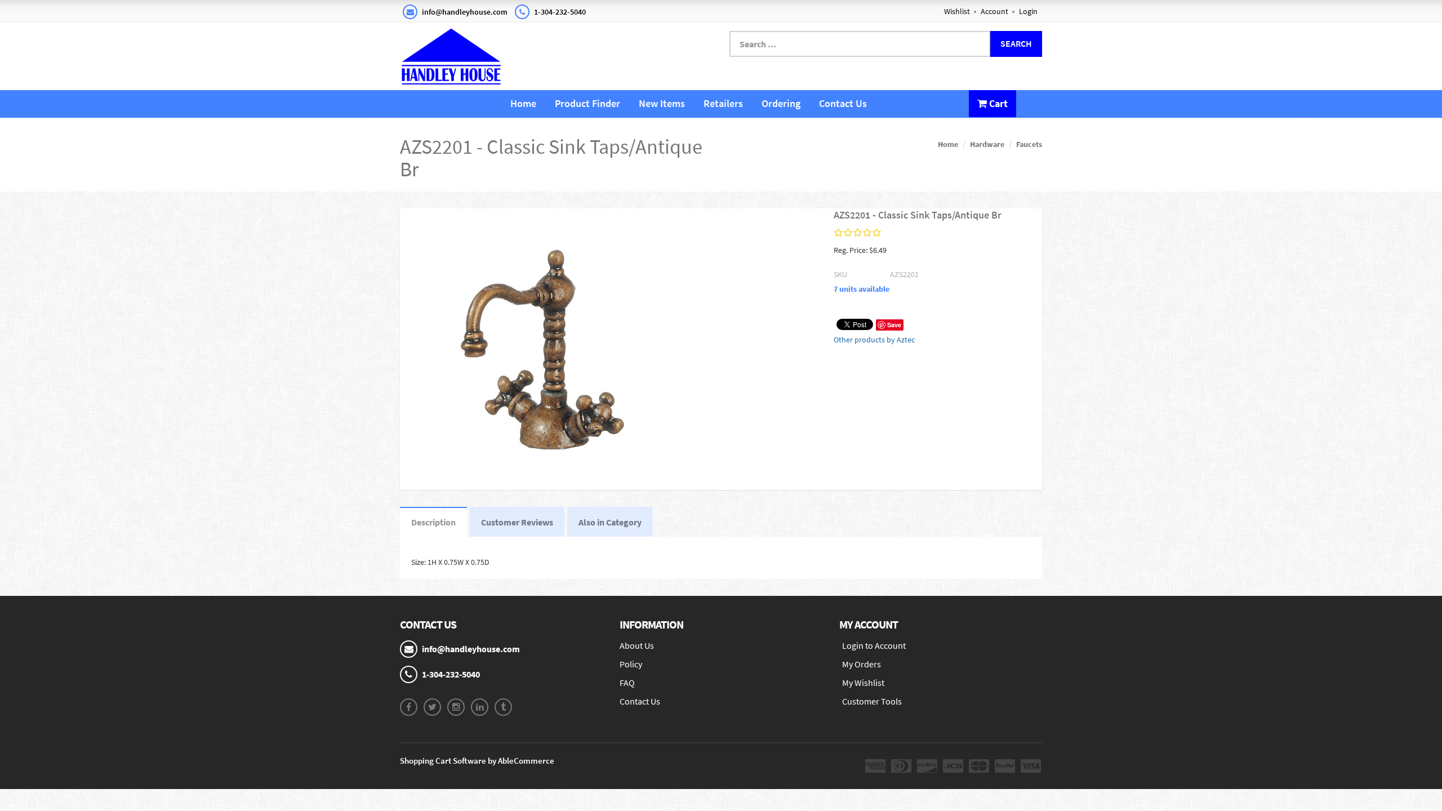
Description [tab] (433, 522)
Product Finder (587, 103)
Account (994, 11)
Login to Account (874, 645)
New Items (662, 103)
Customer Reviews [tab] (517, 522)
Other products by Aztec (874, 340)
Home (523, 103)
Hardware (987, 144)
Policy (631, 664)
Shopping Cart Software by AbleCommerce (477, 760)
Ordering (781, 103)
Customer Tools (872, 701)
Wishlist (957, 11)
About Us (637, 645)
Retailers (723, 103)
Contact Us (843, 103)
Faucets (1029, 144)
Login (1028, 11)
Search (1016, 43)
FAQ (627, 682)
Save (894, 324)
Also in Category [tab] (610, 522)
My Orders (861, 664)
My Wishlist (863, 682)
